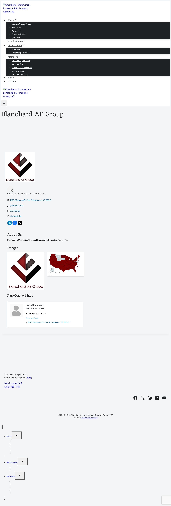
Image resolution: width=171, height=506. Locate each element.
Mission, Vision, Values (21, 24)
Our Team (16, 38)
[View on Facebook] (14, 224)
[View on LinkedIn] (9, 224)
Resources (16, 27)
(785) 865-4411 (12, 386)
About (9, 436)
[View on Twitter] (20, 224)
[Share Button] (10, 189)
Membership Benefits (21, 60)
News (11, 77)
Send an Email (32, 318)
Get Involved (12, 462)
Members (10, 476)
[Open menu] (4, 103)
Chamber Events (19, 34)
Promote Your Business (22, 67)
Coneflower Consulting (90, 418)
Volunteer (16, 49)
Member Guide (18, 64)
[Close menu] (2, 427)
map (29, 377)
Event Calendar (16, 41)
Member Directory (20, 74)
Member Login (18, 71)
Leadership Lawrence (21, 53)
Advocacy (16, 31)
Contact (12, 81)
